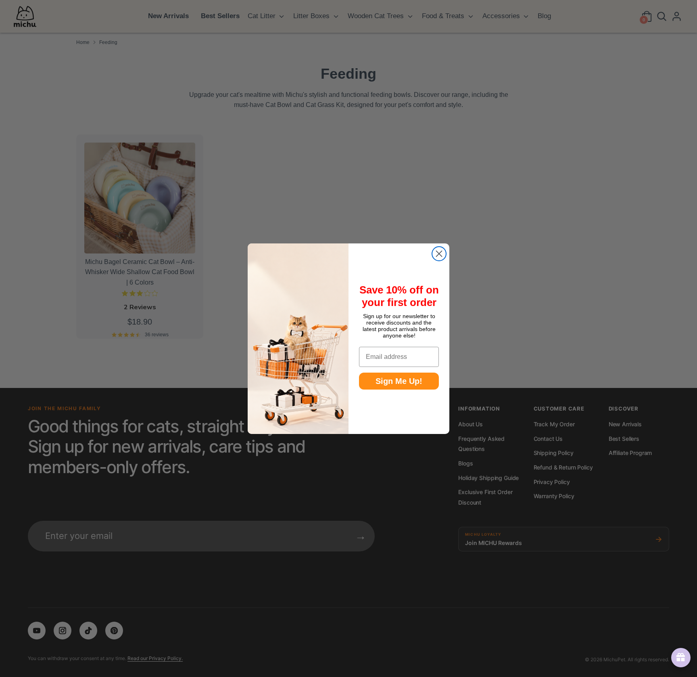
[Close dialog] (439, 254)
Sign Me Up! (399, 381)
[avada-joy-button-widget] (679, 657)
